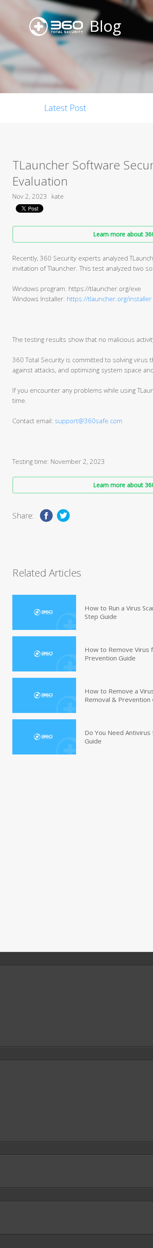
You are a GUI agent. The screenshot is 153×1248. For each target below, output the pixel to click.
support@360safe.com (88, 420)
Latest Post (65, 108)
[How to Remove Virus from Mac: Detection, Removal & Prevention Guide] (44, 653)
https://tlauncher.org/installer (109, 298)
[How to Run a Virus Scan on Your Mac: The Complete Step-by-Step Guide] (44, 612)
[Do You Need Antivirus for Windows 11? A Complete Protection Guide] (44, 736)
